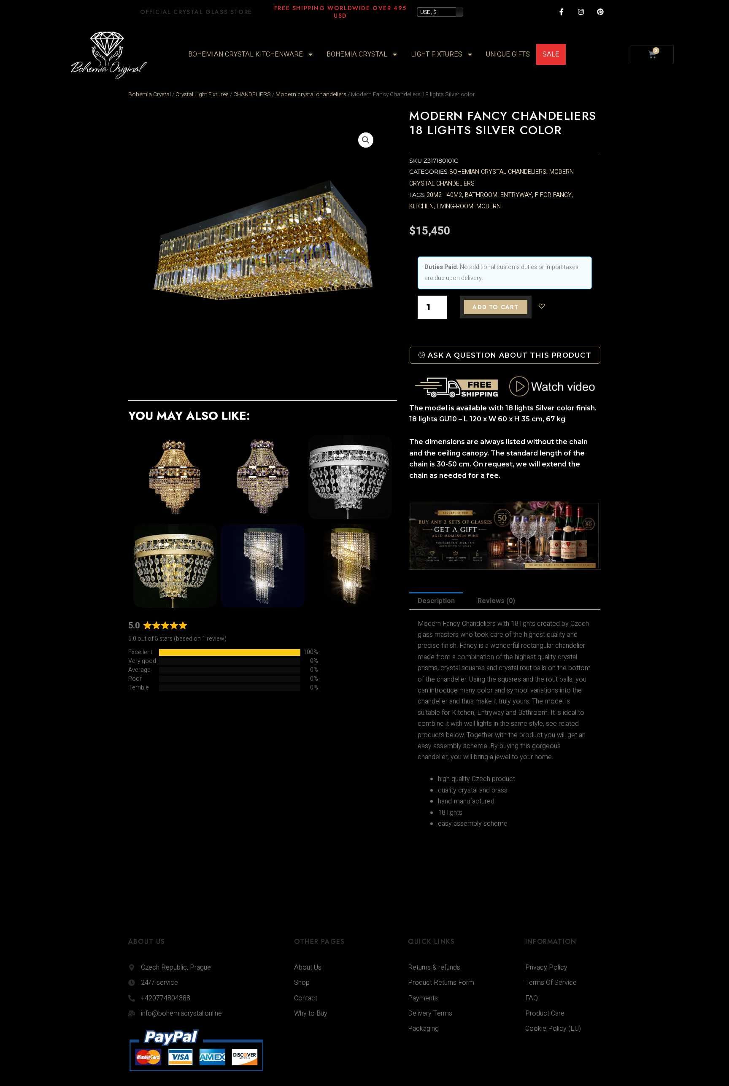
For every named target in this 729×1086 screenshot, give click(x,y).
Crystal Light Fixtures (202, 94)
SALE (551, 54)
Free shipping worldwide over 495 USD (340, 12)
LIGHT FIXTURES (436, 54)
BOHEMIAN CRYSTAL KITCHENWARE (245, 54)
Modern (488, 206)
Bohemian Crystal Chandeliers (497, 171)
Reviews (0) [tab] (496, 601)
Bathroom (481, 195)
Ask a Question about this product (508, 355)
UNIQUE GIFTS (508, 54)
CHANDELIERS (252, 94)
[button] (365, 140)
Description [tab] (436, 601)
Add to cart (495, 307)
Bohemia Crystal (149, 94)
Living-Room (455, 206)
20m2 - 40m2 (444, 195)
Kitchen (421, 206)
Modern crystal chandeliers (310, 94)
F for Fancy (553, 195)
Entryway (516, 195)
